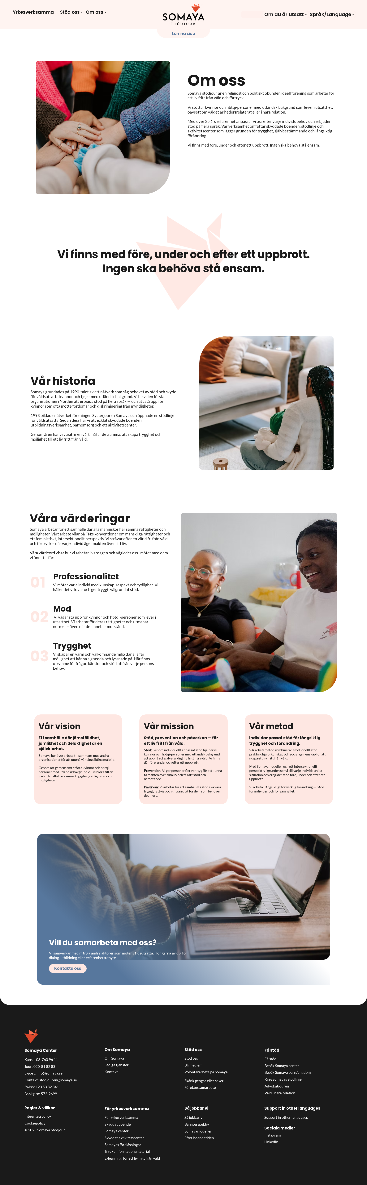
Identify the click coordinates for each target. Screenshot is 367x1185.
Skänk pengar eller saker (204, 1081)
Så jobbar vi (193, 1117)
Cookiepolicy (34, 1123)
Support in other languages (286, 1117)
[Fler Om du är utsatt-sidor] (306, 14)
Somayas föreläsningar (123, 1144)
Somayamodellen (198, 1131)
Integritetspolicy (37, 1116)
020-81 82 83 (44, 1066)
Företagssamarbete (200, 1087)
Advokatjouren (277, 1086)
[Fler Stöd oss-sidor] (82, 12)
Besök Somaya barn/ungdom (288, 1072)
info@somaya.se (50, 1073)
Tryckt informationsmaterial (127, 1151)
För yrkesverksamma (121, 1117)
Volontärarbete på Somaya (206, 1072)
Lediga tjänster (117, 1065)
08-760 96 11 (47, 1059)
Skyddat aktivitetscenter (124, 1138)
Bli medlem (193, 1065)
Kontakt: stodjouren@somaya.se (50, 1080)
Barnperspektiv (196, 1124)
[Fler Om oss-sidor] (105, 12)
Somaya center (117, 1131)
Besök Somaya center (282, 1065)
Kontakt (111, 1072)
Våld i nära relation (280, 1093)
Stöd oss (191, 1058)
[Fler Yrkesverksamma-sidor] (56, 12)
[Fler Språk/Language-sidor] (353, 14)
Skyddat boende (118, 1124)
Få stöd (270, 1059)
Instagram (272, 1135)
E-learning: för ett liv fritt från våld (132, 1158)
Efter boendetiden (199, 1138)
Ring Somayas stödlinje (283, 1079)
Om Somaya (114, 1058)
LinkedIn (271, 1142)
